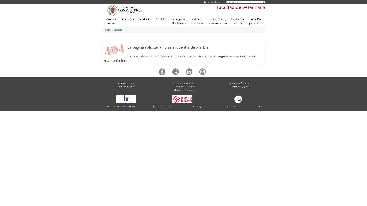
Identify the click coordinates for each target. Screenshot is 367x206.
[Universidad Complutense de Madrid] (125, 10)
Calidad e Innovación (197, 21)
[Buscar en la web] (263, 2)
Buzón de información (240, 83)
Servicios (161, 19)
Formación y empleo (254, 21)
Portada (108, 30)
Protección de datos (232, 107)
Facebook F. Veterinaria (184, 86)
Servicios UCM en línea (184, 83)
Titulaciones (127, 19)
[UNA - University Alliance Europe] (238, 99)
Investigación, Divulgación (179, 21)
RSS (260, 107)
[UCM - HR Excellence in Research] (126, 99)
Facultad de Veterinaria (241, 7)
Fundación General (127, 86)
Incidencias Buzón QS (237, 21)
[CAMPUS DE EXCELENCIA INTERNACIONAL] (182, 99)
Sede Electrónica (126, 83)
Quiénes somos (111, 21)
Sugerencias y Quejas (240, 86)
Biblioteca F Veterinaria (184, 90)
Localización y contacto (162, 107)
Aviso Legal (197, 107)
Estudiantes (145, 19)
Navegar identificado (211, 2)
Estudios (118, 30)
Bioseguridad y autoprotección (218, 21)
